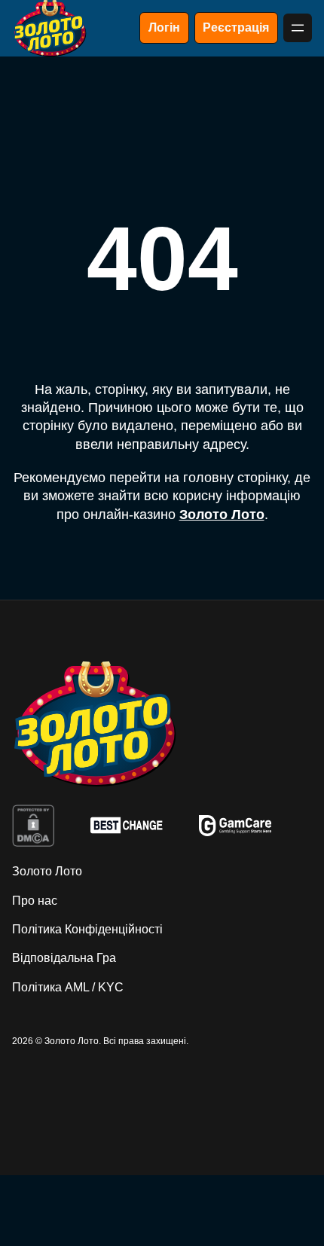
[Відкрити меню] (297, 28)
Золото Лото (221, 514)
